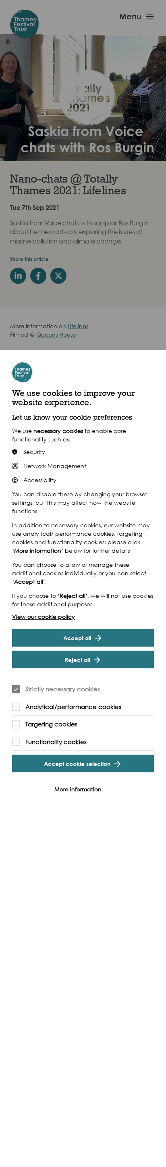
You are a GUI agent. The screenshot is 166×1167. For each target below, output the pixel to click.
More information (78, 789)
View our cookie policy (43, 616)
